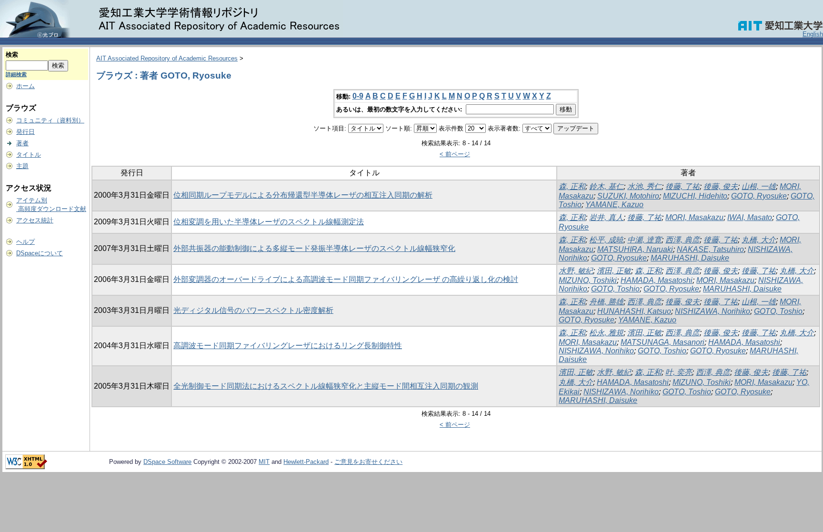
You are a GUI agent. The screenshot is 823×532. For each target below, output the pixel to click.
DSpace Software (167, 461)
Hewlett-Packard (306, 461)
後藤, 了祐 (682, 186)
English (813, 34)
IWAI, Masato (749, 217)
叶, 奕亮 (678, 372)
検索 (12, 54)
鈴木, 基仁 (606, 186)
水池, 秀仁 (644, 186)
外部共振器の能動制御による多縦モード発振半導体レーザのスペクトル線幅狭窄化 (314, 248)
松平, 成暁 (606, 240)
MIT (264, 461)
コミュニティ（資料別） (50, 120)
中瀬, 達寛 (644, 240)
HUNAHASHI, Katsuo (634, 311)
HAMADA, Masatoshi (657, 280)
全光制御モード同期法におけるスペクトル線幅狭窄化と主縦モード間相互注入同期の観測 (325, 386)
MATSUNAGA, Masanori (662, 342)
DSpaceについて (39, 253)
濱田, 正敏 (614, 271)
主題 (22, 166)
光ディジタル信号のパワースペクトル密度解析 (253, 310)
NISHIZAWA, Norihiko (712, 311)
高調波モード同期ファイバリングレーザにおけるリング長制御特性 (287, 345)
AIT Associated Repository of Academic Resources (167, 58)
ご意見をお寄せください (368, 461)
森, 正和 (572, 186)
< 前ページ (455, 154)
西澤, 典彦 (682, 240)
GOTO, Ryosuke (759, 196)
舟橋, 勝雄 (606, 302)
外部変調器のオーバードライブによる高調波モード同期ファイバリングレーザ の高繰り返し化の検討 (345, 279)
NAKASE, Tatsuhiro (710, 249)
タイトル (28, 154)
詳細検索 (16, 74)
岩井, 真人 (606, 217)
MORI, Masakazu (694, 217)
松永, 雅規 (606, 333)
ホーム (25, 86)
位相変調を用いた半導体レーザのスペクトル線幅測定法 (268, 222)
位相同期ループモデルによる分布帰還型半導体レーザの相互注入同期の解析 (302, 195)
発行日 (25, 131)
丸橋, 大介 (759, 240)
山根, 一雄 (759, 186)
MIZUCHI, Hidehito (695, 196)
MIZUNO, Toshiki (588, 280)
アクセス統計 (34, 220)
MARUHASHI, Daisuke (690, 258)
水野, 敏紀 (576, 271)
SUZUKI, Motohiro (628, 196)
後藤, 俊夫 (720, 186)
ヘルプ (25, 241)
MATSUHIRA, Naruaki (635, 249)
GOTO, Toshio (615, 289)
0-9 (357, 96)
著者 (22, 143)
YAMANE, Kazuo (614, 205)
